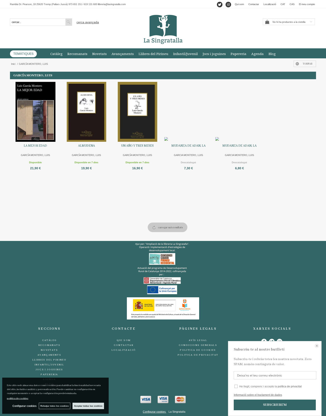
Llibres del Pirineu (153, 53)
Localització (269, 4)
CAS (292, 4)
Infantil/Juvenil (185, 53)
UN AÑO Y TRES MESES (137, 146)
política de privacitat (290, 386)
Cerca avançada (88, 22)
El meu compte (307, 4)
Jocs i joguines (214, 53)
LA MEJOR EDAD (35, 146)
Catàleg (56, 53)
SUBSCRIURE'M (275, 405)
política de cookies (17, 398)
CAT (283, 4)
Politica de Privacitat (198, 355)
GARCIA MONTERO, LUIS (188, 155)
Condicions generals (198, 345)
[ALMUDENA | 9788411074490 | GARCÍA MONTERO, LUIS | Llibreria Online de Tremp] (86, 112)
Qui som (239, 4)
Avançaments (123, 53)
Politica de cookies (198, 350)
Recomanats (77, 53)
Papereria (238, 53)
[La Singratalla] (163, 29)
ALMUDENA (86, 146)
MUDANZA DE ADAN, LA (188, 146)
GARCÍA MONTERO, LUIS (35, 155)
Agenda (257, 53)
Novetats (99, 53)
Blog (272, 53)
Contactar (253, 4)
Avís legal (198, 340)
